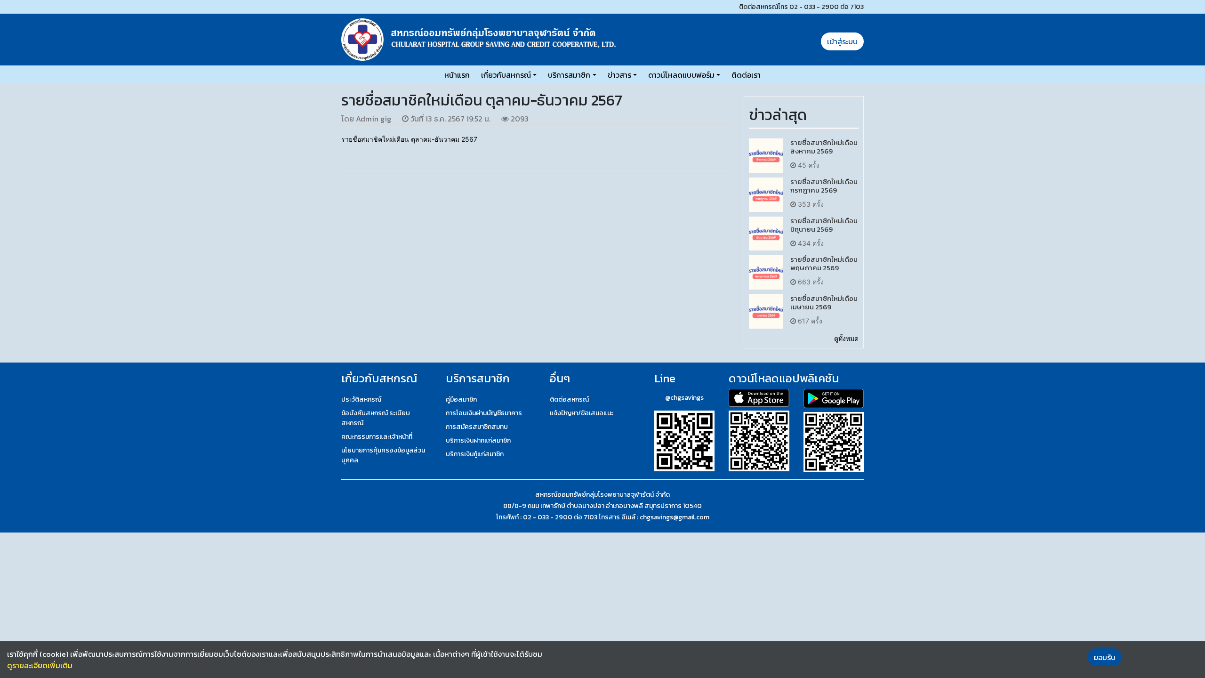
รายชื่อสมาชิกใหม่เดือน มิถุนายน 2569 (824, 224)
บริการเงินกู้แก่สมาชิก (475, 454)
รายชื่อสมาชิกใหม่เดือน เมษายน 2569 (824, 302)
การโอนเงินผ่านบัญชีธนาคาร (484, 413)
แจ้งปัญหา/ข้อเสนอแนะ (581, 413)
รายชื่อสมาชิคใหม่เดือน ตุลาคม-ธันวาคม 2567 (409, 139)
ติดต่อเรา (746, 75)
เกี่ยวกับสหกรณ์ (506, 75)
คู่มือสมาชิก (461, 399)
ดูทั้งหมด (846, 338)
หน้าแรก (457, 75)
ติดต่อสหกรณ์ (569, 399)
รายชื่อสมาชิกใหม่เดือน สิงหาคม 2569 (824, 146)
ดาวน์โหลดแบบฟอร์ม (681, 75)
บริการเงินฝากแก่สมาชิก (478, 440)
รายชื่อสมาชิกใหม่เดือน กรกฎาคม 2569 (824, 185)
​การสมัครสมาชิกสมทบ (477, 427)
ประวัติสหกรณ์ (361, 399)
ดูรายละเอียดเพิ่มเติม (39, 665)
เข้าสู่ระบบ (842, 41)
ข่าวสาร (619, 75)
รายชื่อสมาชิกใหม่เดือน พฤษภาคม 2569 (824, 263)
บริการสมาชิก (569, 75)
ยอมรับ (1104, 657)
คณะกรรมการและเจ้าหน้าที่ (376, 437)
